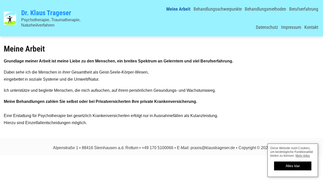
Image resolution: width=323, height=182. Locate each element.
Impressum (291, 27)
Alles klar (293, 166)
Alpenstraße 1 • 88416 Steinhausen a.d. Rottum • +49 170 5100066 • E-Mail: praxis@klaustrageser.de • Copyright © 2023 (161, 148)
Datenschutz (267, 27)
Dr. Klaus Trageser (46, 13)
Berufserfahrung (303, 9)
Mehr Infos (302, 155)
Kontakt (311, 27)
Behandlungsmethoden (265, 9)
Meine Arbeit (178, 9)
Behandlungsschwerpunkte (218, 9)
